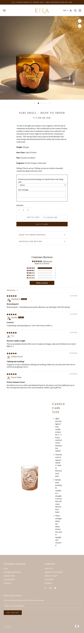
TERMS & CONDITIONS (53, 572)
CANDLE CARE (9, 576)
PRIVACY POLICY (51, 576)
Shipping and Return (30, 241)
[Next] (49, 103)
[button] (31, 268)
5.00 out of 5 (47, 261)
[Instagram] (50, 587)
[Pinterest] (55, 587)
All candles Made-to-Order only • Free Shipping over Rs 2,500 (42, 2)
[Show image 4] (45, 103)
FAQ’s (6, 568)
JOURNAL (48, 583)
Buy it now (42, 224)
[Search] (75, 10)
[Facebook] (45, 587)
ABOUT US (49, 568)
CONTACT (7, 583)
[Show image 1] (38, 103)
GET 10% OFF (13, 613)
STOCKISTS (49, 579)
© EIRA (8, 626)
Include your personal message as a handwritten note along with (40, 180)
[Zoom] (79, 21)
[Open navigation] (4, 10)
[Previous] (34, 103)
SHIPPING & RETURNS (12, 572)
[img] (12, 296)
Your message (23, 190)
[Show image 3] (43, 103)
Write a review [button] (42, 283)
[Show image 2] (40, 103)
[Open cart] (80, 10)
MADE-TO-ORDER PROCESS (32, 235)
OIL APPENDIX (9, 579)
